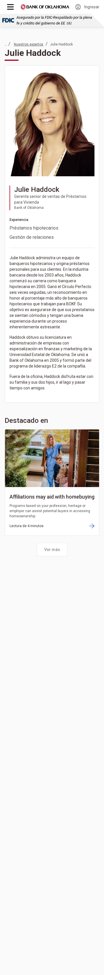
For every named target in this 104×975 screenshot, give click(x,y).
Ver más (52, 549)
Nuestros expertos (28, 44)
